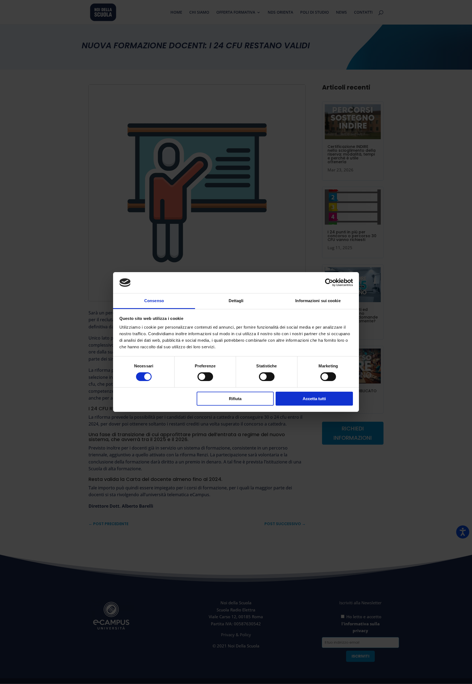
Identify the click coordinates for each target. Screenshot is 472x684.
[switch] (205, 376)
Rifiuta (235, 398)
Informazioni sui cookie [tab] (317, 300)
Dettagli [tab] (236, 300)
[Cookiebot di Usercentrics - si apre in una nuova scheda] (329, 282)
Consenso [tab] (154, 300)
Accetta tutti (314, 398)
